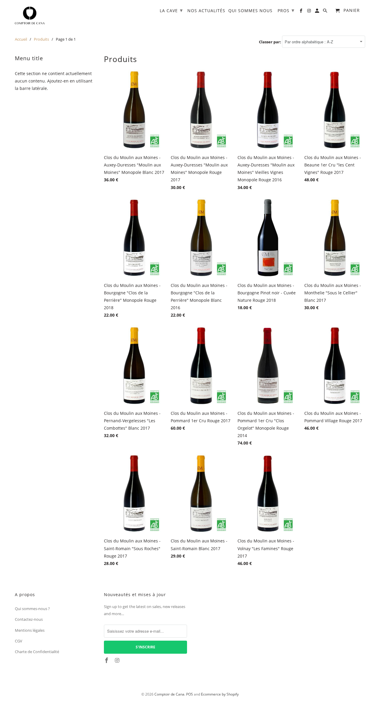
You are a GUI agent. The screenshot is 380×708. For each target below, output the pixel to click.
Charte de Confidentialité (37, 651)
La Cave (171, 10)
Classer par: (270, 42)
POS (189, 694)
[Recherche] (325, 11)
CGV (18, 641)
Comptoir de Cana (169, 694)
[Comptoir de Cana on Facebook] (107, 660)
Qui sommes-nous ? (32, 608)
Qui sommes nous (250, 10)
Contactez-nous (29, 619)
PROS (286, 10)
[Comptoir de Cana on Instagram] (118, 660)
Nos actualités (206, 10)
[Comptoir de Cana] (30, 15)
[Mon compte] (317, 11)
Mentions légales (30, 630)
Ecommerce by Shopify (220, 694)
